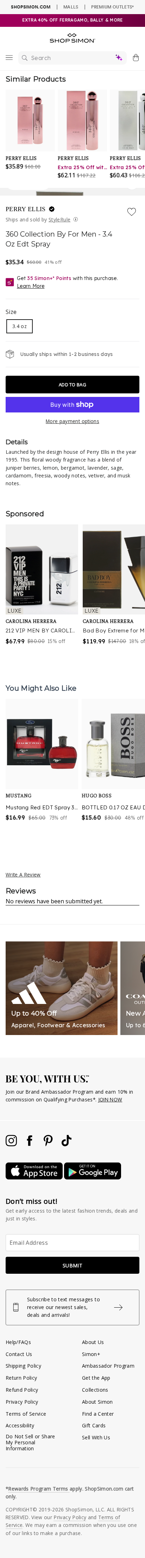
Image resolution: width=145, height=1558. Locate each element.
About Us (93, 1342)
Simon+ (91, 1354)
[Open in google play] (92, 1177)
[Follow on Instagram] (12, 1144)
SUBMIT (72, 1265)
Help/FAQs (18, 1342)
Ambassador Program (108, 1365)
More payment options (72, 421)
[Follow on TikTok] (66, 1144)
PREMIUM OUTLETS (112, 7)
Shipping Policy (23, 1365)
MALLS (70, 7)
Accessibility (20, 1425)
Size (11, 312)
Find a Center (98, 1413)
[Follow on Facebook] (30, 1144)
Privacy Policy (22, 1401)
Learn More (30, 286)
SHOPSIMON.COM (30, 7)
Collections (95, 1389)
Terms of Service (26, 1413)
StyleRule (59, 219)
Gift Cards (94, 1425)
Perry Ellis (27, 209)
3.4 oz (19, 326)
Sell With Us (96, 1437)
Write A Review (23, 874)
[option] (42, 769)
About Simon (97, 1401)
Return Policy (21, 1377)
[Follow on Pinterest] (49, 1144)
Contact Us (19, 1354)
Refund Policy (22, 1389)
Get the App (96, 1377)
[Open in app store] (35, 1177)
